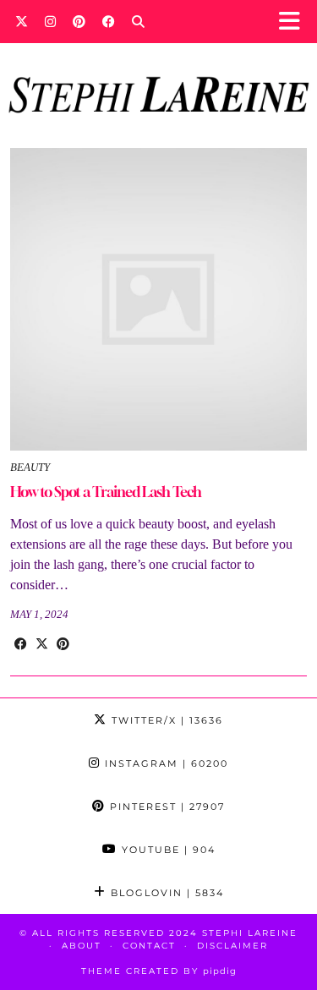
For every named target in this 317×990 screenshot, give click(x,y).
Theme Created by (159, 970)
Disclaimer (232, 945)
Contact (149, 945)
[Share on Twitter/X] (41, 644)
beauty (30, 467)
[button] (294, 22)
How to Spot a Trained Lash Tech (105, 491)
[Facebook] (108, 21)
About (81, 945)
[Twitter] (21, 21)
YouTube (167, 850)
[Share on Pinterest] (63, 644)
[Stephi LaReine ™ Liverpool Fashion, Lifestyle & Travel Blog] (158, 72)
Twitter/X (165, 720)
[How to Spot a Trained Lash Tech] (158, 299)
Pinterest (165, 806)
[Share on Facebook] (20, 644)
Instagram (164, 763)
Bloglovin (165, 893)
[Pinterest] (79, 21)
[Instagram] (50, 21)
